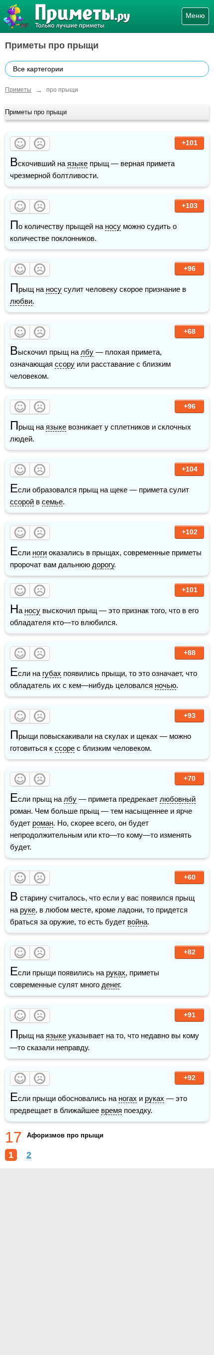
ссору (65, 364)
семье (52, 501)
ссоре (65, 748)
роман (42, 823)
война (137, 921)
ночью (165, 685)
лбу (87, 352)
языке (77, 163)
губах (51, 673)
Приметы (18, 89)
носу (113, 226)
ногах (127, 1098)
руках (115, 972)
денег (110, 984)
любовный (178, 799)
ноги (39, 552)
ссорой (22, 501)
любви (21, 301)
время (111, 1110)
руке (27, 909)
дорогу (103, 564)
